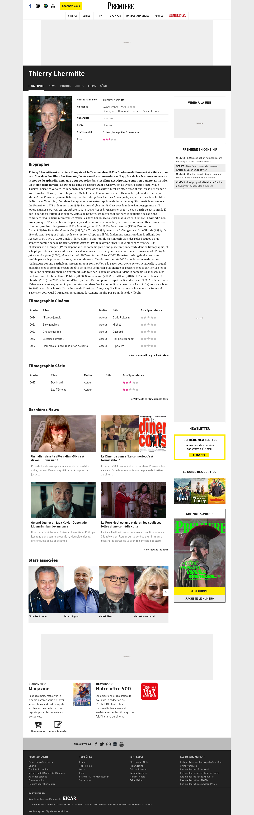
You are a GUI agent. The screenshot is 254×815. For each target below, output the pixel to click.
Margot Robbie (137, 776)
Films (92, 86)
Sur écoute (85, 780)
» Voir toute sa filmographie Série (149, 398)
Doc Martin (57, 382)
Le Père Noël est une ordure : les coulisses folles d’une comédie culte (131, 524)
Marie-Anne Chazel (144, 616)
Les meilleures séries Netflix (195, 769)
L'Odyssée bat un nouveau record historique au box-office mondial (199, 159)
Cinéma (72, 15)
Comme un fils (36, 780)
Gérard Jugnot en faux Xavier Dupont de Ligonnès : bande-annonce (59, 524)
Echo (81, 772)
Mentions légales (36, 811)
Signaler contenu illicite (57, 811)
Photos (65, 86)
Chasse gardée (52, 331)
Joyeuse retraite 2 (53, 338)
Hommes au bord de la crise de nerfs (65, 346)
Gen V (82, 769)
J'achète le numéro (199, 598)
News (52, 86)
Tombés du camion (39, 769)
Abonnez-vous (71, 6)
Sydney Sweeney (138, 772)
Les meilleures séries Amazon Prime (199, 772)
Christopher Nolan (139, 762)
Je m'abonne (199, 591)
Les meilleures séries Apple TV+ (197, 776)
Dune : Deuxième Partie (41, 762)
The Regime (85, 765)
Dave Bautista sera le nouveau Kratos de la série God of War (197, 168)
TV (100, 15)
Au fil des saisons (38, 776)
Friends (83, 762)
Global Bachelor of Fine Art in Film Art (74, 804)
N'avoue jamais (52, 317)
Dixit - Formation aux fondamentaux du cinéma (130, 804)
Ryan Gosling (136, 765)
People (158, 15)
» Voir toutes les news (156, 549)
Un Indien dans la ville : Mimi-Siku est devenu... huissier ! (57, 458)
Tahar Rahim (136, 780)
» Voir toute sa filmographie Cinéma (148, 355)
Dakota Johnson (138, 769)
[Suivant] (165, 592)
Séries (86, 15)
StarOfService (100, 804)
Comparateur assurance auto (42, 804)
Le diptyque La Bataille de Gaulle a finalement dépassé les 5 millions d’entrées (199, 185)
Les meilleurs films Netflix (194, 780)
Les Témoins (58, 389)
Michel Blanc (106, 616)
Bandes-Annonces (137, 15)
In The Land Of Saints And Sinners (47, 772)
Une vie (32, 765)
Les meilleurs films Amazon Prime (198, 783)
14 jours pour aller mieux (42, 783)
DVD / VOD (115, 15)
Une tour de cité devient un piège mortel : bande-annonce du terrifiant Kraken (199, 176)
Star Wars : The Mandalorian (94, 776)
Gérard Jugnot (71, 616)
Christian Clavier (38, 616)
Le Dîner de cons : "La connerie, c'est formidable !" (127, 458)
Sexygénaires (51, 324)
